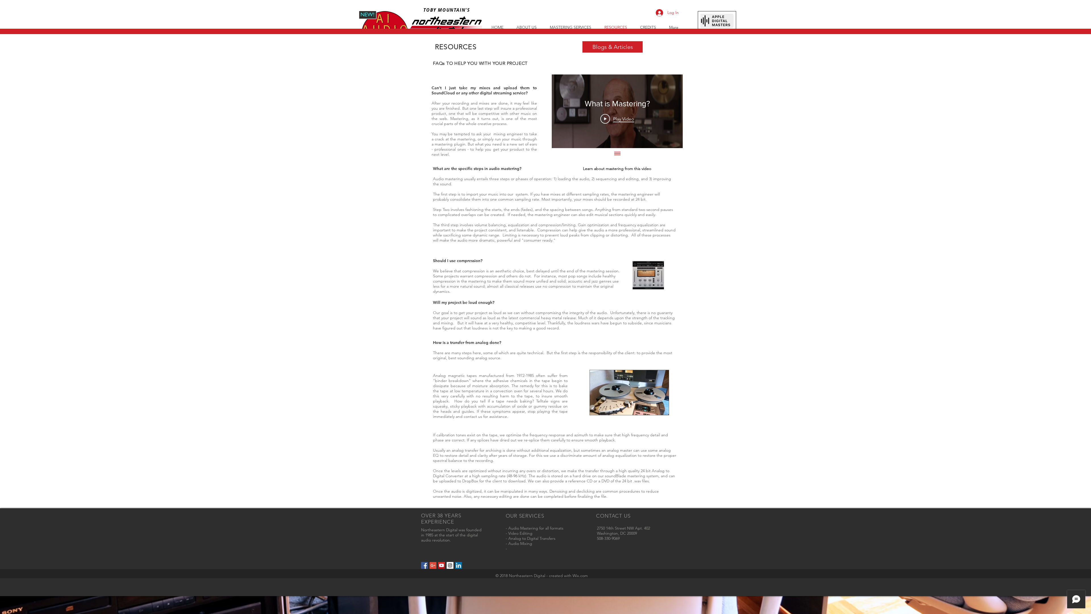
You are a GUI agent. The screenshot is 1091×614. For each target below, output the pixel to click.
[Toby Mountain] (433, 565)
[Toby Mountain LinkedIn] (458, 565)
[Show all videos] (617, 153)
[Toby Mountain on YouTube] (441, 565)
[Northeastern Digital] (424, 565)
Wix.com (580, 575)
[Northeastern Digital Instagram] (450, 565)
